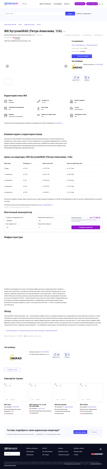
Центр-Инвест (92, 407)
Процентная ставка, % (44, 224)
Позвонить (94, 432)
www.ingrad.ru (58, 123)
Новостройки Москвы (78, 45)
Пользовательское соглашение (72, 463)
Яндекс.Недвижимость (46, 205)
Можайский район (92, 45)
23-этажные (21, 330)
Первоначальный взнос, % (46, 217)
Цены (20, 24)
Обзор (39, 24)
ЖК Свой (7, 404)
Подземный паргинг (51, 330)
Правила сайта (78, 451)
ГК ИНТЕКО (15, 407)
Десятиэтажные (12, 330)
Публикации (30, 454)
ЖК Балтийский (60, 404)
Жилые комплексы (45, 4)
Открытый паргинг (39, 330)
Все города (45, 454)
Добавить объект (79, 448)
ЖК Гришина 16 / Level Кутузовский (37, 405)
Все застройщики (47, 451)
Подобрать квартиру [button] (86, 227)
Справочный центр (63, 454)
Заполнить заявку (80, 432)
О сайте (76, 454)
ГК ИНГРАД (99, 64)
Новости (66, 4)
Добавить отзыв (63, 451)
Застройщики (58, 4)
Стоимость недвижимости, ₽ (14, 217)
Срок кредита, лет (11, 224)
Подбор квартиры (80, 3)
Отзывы (60, 448)
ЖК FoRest (84, 404)
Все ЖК (44, 448)
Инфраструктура (29, 24)
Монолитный (29, 330)
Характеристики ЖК (10, 24)
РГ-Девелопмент (68, 407)
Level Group (41, 408)
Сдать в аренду (92, 3)
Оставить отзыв (12, 369)
